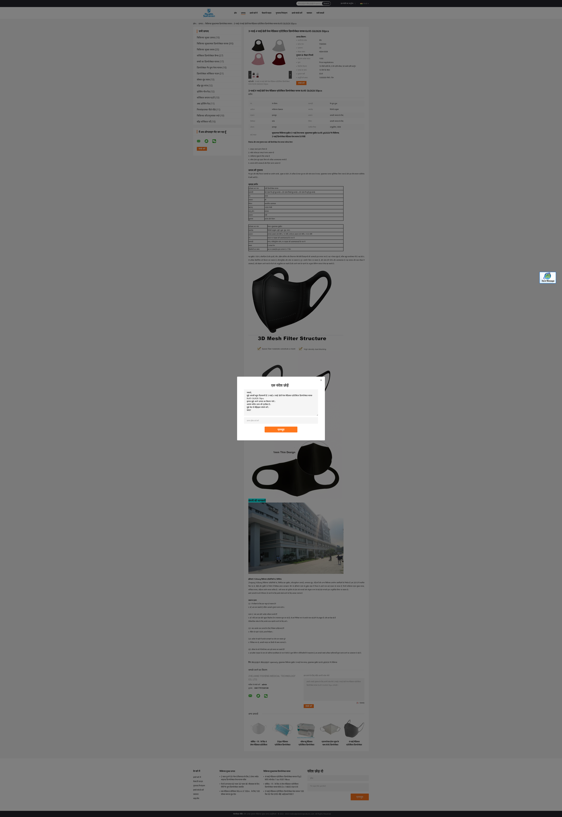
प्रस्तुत (281, 429)
